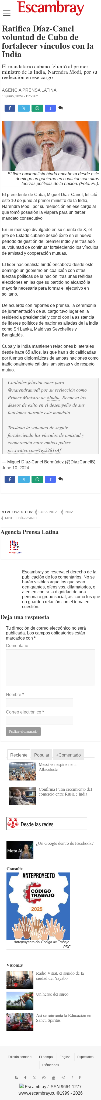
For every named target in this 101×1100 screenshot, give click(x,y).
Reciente (18, 755)
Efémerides (50, 1065)
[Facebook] (25, 1077)
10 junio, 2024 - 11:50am (20, 96)
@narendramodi (24, 389)
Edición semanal (20, 1057)
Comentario (17, 645)
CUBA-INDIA (48, 512)
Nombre (15, 694)
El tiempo (46, 1057)
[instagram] (63, 1077)
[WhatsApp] (44, 1077)
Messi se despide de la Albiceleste (57, 766)
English (65, 1057)
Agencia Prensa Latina (29, 90)
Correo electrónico (25, 712)
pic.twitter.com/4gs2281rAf (34, 450)
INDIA (69, 512)
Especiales (85, 1057)
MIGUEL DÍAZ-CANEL (21, 518)
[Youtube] (53, 1077)
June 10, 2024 (15, 468)
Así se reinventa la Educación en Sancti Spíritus (63, 1017)
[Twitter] (34, 1077)
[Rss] (16, 1077)
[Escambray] (50, 7)
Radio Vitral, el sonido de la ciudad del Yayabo (60, 975)
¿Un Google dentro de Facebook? (64, 843)
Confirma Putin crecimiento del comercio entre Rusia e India (65, 791)
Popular (41, 755)
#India (53, 397)
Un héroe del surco (52, 994)
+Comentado (68, 755)
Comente (73, 107)
